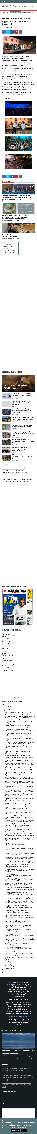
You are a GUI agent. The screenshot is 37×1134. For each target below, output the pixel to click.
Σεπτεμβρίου (8, 708)
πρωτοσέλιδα (15, 626)
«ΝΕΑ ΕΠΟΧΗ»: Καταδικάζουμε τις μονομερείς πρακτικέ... (17, 784)
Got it (23, 1130)
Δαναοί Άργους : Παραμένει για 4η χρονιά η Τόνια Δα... (19, 745)
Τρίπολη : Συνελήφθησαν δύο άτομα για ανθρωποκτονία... (15, 910)
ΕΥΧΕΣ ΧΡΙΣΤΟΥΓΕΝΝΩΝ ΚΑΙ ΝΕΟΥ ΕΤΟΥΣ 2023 (12, 477)
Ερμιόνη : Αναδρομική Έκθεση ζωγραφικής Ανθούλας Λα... (19, 849)
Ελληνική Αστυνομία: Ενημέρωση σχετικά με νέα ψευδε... (20, 853)
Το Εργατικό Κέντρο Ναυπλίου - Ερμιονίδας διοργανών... (20, 753)
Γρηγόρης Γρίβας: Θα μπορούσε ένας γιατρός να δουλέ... (20, 820)
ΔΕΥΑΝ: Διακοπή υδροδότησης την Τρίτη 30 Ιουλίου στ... (20, 760)
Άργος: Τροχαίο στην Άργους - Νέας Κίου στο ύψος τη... (19, 717)
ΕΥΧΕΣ (10, 474)
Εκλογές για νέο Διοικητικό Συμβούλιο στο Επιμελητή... (19, 730)
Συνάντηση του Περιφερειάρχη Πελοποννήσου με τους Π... (19, 890)
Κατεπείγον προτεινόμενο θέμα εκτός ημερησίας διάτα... (18, 775)
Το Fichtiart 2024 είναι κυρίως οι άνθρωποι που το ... (18, 858)
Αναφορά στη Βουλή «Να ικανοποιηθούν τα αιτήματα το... (19, 840)
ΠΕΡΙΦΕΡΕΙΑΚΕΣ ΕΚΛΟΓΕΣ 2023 (16, 481)
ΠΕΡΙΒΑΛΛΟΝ (29, 479)
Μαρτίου (7, 965)
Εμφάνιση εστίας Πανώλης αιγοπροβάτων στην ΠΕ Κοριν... (18, 770)
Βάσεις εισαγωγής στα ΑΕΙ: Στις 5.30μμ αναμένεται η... (19, 831)
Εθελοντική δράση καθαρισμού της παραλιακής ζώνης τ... (19, 747)
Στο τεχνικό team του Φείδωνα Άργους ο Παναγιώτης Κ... (19, 936)
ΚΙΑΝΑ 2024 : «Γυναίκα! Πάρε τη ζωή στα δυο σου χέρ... (19, 925)
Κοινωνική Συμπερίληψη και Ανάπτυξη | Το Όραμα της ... (19, 804)
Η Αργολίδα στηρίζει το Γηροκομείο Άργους (16, 844)
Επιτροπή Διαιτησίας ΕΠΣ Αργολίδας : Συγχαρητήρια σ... (19, 881)
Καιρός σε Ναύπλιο (7, 643)
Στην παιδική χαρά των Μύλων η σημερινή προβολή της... (18, 749)
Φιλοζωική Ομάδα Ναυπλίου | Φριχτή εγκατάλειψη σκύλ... (18, 736)
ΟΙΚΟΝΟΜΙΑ (22, 479)
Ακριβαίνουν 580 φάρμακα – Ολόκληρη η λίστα (17, 740)
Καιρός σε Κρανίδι (7, 663)
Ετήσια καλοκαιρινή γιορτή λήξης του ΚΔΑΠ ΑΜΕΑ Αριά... (18, 834)
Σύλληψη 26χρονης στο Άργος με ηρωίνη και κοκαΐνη (19, 791)
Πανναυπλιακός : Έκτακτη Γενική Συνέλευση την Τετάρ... (19, 742)
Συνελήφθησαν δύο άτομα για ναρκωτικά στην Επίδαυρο (17, 913)
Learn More (15, 1130)
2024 (6, 705)
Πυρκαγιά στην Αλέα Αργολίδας (13, 766)
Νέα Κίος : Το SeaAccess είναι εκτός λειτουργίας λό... (19, 781)
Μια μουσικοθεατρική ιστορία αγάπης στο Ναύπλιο (18, 777)
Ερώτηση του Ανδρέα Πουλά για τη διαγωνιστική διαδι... (18, 959)
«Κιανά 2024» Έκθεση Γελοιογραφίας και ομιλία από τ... (19, 743)
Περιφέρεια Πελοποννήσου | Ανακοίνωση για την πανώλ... (18, 796)
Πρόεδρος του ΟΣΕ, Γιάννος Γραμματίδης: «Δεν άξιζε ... (19, 821)
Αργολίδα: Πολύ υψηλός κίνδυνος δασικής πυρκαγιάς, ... (20, 757)
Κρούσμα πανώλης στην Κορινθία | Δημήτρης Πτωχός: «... (19, 799)
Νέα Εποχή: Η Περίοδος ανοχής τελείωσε (16, 808)
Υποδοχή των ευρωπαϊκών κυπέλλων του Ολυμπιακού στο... (19, 903)
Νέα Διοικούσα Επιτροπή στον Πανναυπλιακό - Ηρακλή (19, 939)
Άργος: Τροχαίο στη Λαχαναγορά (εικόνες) (16, 727)
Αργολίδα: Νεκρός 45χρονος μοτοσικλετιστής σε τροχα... (18, 865)
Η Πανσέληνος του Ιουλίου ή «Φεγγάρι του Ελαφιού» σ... (19, 901)
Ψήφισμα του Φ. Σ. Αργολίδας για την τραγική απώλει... (19, 920)
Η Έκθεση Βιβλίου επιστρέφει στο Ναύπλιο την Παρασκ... (17, 927)
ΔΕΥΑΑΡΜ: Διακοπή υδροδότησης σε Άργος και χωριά (19, 957)
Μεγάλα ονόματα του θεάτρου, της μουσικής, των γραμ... (18, 713)
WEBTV (4, 486)
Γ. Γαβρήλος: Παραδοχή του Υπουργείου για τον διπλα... (20, 869)
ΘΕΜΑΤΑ (4, 479)
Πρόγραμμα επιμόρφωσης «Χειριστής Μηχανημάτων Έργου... (19, 815)
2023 (5, 969)
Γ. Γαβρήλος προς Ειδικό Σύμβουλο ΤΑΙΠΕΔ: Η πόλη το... (19, 759)
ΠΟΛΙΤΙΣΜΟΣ (5, 1084)
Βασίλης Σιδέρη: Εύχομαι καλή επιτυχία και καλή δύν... (19, 878)
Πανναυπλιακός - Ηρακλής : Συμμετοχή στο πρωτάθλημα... (16, 810)
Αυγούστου (8, 709)
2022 (5, 971)
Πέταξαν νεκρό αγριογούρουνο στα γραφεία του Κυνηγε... (18, 830)
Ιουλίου (8, 711)
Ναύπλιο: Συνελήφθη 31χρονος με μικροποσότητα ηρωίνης (18, 932)
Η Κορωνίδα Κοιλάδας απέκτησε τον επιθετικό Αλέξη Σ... (19, 787)
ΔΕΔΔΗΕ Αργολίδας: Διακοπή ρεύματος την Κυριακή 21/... (19, 923)
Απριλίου (7, 964)
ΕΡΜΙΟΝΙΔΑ (5, 474)
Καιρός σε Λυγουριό (7, 653)
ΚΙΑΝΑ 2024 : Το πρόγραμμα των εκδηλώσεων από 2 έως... (18, 846)
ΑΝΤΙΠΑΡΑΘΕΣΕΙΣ (14, 468)
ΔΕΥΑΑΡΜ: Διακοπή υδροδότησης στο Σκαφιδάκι (18, 818)
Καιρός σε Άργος (6, 634)
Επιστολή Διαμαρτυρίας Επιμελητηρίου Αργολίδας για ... (19, 955)
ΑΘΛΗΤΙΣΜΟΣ (6, 468)
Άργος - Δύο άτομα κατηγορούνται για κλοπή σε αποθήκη (18, 930)
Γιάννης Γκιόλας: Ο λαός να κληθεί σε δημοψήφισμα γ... (19, 879)
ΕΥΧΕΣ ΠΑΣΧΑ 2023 (18, 474)
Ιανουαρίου (8, 968)
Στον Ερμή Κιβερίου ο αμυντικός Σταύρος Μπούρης (18, 714)
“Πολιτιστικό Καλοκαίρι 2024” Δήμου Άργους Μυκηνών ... (19, 918)
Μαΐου (7, 962)
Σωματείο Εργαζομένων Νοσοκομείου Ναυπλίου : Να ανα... (19, 779)
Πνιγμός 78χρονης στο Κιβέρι (12, 934)
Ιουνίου (7, 961)
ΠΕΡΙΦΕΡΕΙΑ (5, 481)
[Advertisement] (18, 334)
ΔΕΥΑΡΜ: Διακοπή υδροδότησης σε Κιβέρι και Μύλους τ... (19, 836)
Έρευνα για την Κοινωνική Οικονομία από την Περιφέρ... (19, 945)
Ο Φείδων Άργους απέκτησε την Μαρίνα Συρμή (17, 921)
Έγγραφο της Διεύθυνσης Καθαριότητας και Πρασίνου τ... (19, 773)
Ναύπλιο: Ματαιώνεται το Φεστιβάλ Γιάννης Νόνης (18, 763)
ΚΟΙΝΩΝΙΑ (10, 479)
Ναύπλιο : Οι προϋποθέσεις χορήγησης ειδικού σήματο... (17, 756)
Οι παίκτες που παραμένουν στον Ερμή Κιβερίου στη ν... (19, 938)
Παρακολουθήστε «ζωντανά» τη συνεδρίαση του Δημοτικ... (18, 876)
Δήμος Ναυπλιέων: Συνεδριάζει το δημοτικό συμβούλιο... (16, 885)
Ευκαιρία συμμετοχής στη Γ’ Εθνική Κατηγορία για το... (19, 825)
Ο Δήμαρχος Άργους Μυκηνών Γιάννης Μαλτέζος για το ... (19, 949)
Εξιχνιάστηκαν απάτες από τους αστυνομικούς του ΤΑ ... (20, 724)
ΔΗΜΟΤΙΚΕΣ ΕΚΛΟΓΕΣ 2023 (8, 472)
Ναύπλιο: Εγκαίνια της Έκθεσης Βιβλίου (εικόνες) (18, 803)
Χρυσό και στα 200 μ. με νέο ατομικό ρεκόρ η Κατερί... (19, 764)
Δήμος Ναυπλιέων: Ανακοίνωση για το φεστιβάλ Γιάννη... (18, 739)
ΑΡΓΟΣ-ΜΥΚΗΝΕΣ (6, 470)
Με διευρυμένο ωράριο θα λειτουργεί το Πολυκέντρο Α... (19, 768)
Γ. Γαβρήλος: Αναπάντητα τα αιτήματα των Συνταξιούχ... (16, 893)
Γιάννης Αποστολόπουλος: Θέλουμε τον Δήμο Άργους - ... (19, 887)
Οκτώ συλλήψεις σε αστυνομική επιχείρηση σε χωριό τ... (19, 806)
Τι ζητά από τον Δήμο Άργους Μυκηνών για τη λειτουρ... (20, 761)
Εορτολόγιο (17, 698)
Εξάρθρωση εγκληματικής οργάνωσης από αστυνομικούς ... (16, 823)
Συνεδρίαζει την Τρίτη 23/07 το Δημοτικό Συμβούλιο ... (19, 897)
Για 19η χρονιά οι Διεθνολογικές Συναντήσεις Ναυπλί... (19, 900)
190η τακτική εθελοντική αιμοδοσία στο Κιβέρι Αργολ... (20, 789)
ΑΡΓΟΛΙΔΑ (27, 468)
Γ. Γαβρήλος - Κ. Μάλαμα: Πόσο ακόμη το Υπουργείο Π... (19, 861)
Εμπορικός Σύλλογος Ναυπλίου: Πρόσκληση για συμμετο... (17, 855)
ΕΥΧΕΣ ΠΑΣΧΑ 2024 (27, 474)
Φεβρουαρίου (9, 966)
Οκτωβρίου (8, 706)
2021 (5, 972)
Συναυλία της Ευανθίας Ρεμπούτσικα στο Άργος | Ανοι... (19, 838)
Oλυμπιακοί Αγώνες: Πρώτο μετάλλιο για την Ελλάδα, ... (20, 716)
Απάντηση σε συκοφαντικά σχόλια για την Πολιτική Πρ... (20, 782)
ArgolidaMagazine (20, 1084)
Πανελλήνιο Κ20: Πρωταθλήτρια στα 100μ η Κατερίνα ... (19, 790)
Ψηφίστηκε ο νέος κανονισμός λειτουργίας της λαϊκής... (19, 857)
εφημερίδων (22, 626)
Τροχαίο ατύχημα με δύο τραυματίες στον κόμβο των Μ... (19, 951)
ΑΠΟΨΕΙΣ (21, 468)
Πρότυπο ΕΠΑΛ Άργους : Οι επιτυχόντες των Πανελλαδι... (17, 801)
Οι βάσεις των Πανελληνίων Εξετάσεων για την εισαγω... (17, 827)
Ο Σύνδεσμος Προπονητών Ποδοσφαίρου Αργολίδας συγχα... (19, 842)
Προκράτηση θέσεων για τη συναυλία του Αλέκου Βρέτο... (18, 719)
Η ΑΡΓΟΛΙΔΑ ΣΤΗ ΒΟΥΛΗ (28, 477)
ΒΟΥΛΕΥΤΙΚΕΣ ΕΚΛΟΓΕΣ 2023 (17, 470)
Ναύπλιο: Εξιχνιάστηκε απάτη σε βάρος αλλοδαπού (18, 883)
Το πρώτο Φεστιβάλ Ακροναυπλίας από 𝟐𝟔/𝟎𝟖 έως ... (19, 732)
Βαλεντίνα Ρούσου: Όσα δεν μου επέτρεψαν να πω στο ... (19, 851)
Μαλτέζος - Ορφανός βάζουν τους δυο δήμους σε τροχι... (18, 941)
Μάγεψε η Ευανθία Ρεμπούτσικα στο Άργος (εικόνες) (19, 794)
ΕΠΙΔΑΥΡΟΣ (24, 472)
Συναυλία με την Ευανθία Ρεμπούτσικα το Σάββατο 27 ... (19, 862)
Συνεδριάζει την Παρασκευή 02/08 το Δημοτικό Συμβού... (17, 752)
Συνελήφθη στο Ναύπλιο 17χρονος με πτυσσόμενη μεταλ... (18, 726)
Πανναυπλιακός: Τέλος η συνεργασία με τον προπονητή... (16, 906)
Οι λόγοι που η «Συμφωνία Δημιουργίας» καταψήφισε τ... (19, 916)
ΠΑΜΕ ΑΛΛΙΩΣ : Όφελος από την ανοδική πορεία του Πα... (19, 722)
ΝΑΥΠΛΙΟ (16, 479)
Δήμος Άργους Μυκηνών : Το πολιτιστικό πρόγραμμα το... (19, 813)
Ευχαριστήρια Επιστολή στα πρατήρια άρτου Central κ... (19, 953)
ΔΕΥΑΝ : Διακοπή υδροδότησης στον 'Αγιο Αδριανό (18, 817)
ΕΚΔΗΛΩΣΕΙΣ (18, 472)
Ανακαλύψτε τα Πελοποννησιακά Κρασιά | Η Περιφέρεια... (16, 871)
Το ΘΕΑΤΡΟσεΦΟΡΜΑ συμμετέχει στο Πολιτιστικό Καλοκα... (18, 734)
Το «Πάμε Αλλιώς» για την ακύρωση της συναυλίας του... (20, 860)
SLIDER (28, 1084)
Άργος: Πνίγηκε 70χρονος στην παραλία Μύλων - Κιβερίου (18, 944)
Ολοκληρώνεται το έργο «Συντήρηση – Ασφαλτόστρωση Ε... (15, 873)
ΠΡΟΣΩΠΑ (12, 1084)
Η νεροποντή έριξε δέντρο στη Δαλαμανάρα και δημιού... (17, 867)
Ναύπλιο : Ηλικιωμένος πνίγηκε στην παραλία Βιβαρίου (19, 793)
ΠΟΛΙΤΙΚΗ (26, 481)
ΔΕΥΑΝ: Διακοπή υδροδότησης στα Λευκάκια (17, 947)
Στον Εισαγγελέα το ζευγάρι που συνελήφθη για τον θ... (19, 898)
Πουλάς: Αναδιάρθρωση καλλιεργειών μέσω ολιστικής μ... (19, 895)
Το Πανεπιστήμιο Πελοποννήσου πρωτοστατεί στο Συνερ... (18, 908)
